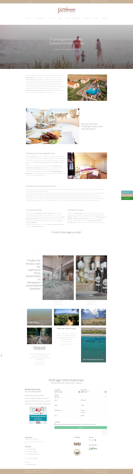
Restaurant (51, 18)
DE (32, 2)
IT (27, 2)
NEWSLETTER (94, 1)
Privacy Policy (28, 470)
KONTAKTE (104, 1)
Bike (60, 18)
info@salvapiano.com (34, 454)
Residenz (28, 18)
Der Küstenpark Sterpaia (93, 359)
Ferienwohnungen (39, 18)
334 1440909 (34, 458)
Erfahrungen (76, 18)
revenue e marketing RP (102, 472)
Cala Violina (34, 322)
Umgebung (87, 18)
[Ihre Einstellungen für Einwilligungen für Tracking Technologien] (1, 355)
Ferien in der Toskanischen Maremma (94, 322)
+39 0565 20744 (31, 464)
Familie (67, 18)
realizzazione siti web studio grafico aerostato (96, 470)
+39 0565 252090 (32, 451)
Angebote (105, 18)
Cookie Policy (36, 470)
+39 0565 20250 (31, 449)
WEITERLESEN (39, 363)
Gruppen (95, 18)
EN (29, 2)
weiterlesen (58, 302)
